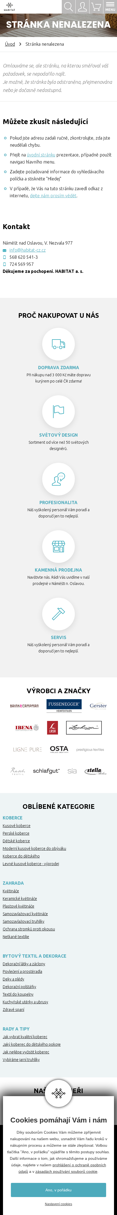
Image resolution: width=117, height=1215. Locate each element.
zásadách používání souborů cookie (66, 1171)
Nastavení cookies (58, 1204)
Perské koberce (16, 833)
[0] (96, 7)
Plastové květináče (18, 906)
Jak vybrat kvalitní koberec (25, 1037)
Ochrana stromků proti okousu (29, 929)
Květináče (11, 891)
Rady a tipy (16, 1028)
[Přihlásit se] (82, 7)
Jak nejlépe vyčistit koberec (26, 1052)
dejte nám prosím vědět (53, 195)
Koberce (13, 817)
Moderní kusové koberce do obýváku (34, 848)
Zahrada (13, 883)
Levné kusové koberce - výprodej (31, 864)
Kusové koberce (16, 826)
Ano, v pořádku (58, 1190)
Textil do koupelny (18, 994)
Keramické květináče (20, 898)
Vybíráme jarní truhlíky (21, 1059)
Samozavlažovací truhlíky (23, 921)
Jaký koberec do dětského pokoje (32, 1044)
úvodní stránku (41, 154)
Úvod (10, 44)
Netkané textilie (16, 937)
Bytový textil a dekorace (34, 956)
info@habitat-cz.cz (28, 250)
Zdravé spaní (13, 1009)
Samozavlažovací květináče (25, 914)
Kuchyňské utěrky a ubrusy (25, 1002)
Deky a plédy (13, 979)
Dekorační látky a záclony (24, 964)
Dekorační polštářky (19, 987)
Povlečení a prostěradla (22, 971)
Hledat (68, 7)
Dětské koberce (16, 841)
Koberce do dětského (21, 856)
